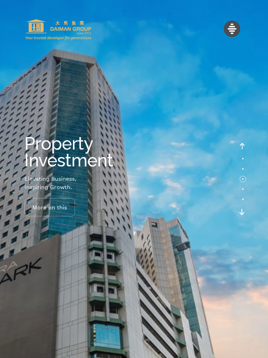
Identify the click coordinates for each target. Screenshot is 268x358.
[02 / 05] (243, 169)
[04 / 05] (243, 189)
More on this (49, 207)
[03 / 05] (243, 179)
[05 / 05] (243, 199)
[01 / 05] (243, 158)
